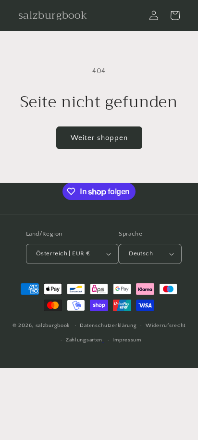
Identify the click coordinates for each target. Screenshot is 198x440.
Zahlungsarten (84, 340)
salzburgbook (53, 325)
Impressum (126, 340)
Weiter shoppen (99, 138)
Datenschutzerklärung (108, 325)
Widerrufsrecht (166, 325)
